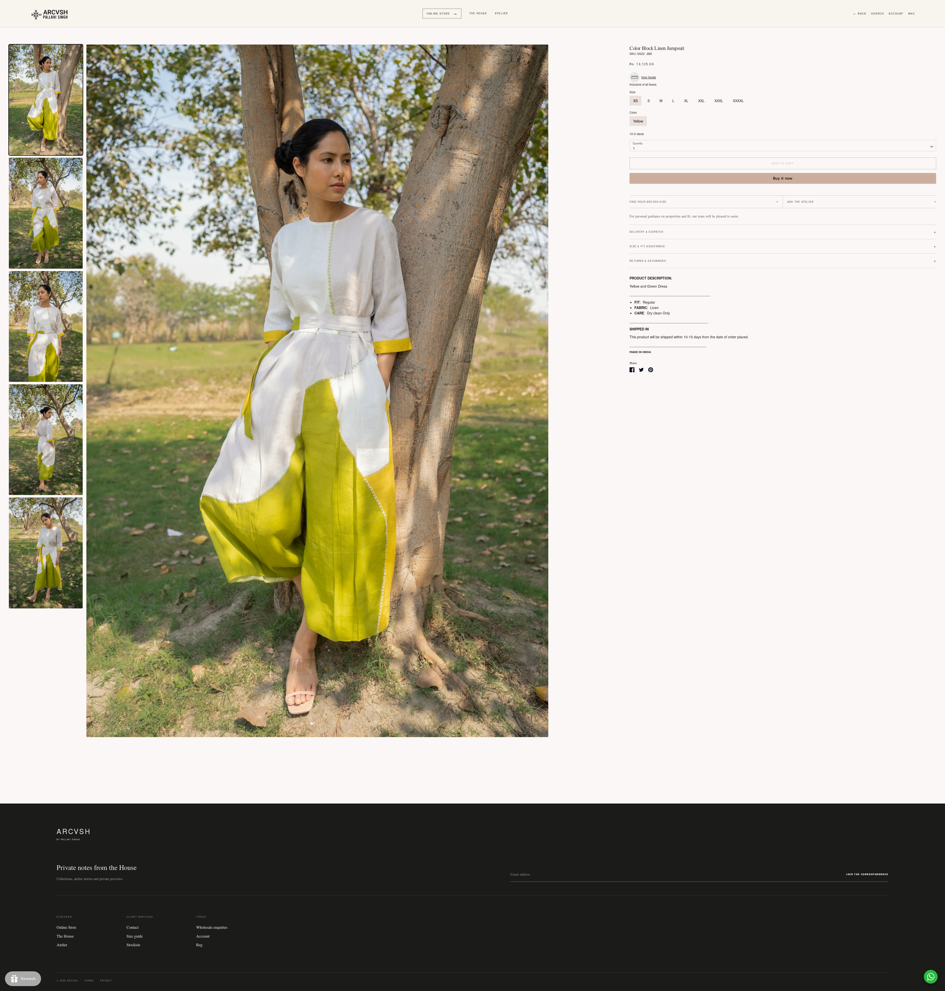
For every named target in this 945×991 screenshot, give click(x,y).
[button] (644, 77)
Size (632, 92)
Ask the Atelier (861, 201)
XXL (701, 100)
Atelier (501, 13)
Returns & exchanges (783, 260)
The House (478, 13)
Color (633, 112)
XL (686, 100)
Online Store (66, 927)
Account (896, 13)
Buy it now (782, 178)
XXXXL (738, 100)
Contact (132, 927)
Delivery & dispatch (783, 232)
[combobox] (783, 145)
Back (859, 13)
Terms (89, 980)
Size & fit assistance (783, 246)
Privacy (106, 980)
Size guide (134, 936)
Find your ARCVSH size (704, 201)
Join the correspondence (867, 874)
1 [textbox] (634, 148)
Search (877, 13)
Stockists (133, 944)
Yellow (638, 121)
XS (635, 100)
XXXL (718, 100)
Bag (911, 13)
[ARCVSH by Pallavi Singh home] (50, 13)
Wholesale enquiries (211, 927)
